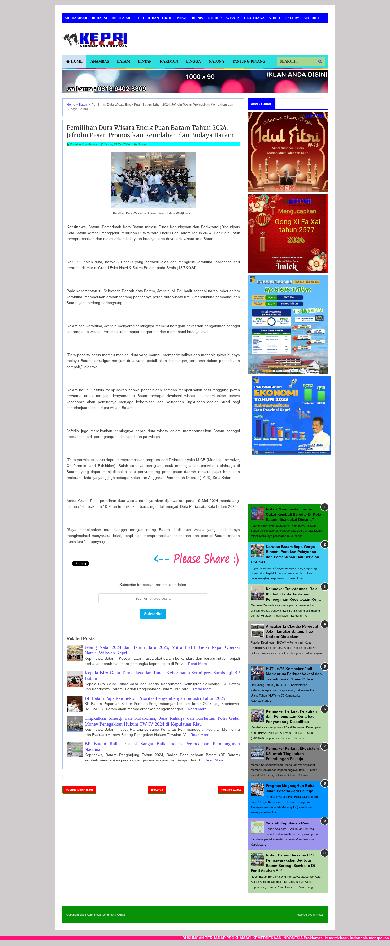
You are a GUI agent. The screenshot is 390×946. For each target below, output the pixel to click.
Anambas (99, 61)
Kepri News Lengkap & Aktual (106, 914)
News (182, 18)
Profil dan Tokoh (155, 18)
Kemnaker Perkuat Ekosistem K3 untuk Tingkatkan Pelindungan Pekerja (292, 753)
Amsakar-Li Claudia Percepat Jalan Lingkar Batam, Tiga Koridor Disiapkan (292, 631)
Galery (292, 18)
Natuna (216, 61)
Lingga (193, 61)
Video (274, 18)
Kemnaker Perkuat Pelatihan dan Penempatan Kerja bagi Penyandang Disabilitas (291, 716)
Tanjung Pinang (248, 61)
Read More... (199, 664)
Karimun (169, 61)
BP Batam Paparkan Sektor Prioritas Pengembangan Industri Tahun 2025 (155, 698)
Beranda (157, 789)
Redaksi (99, 18)
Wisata (232, 18)
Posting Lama (231, 789)
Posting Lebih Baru (79, 789)
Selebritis (314, 18)
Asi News (317, 914)
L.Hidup (214, 18)
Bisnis (197, 18)
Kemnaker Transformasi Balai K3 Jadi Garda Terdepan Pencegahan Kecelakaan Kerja (293, 594)
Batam (123, 61)
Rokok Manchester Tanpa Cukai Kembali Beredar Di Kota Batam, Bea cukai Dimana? (293, 514)
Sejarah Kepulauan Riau (287, 823)
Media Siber (76, 18)
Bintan (145, 61)
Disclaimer (123, 18)
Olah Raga (254, 18)
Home (76, 61)
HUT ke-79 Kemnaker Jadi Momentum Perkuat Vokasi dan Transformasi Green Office (294, 674)
